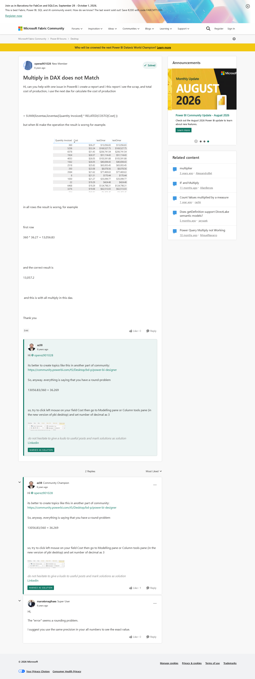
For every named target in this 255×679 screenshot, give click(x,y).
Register (218, 28)
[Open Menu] (234, 38)
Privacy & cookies (192, 663)
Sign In (231, 28)
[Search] (208, 28)
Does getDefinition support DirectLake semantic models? (204, 213)
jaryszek (203, 220)
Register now (13, 16)
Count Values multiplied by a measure (204, 197)
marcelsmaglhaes (46, 601)
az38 (40, 345)
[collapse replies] (19, 482)
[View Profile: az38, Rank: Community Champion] (31, 485)
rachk (198, 202)
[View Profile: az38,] (31, 347)
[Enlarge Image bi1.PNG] (90, 164)
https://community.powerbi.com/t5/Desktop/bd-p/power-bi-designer (72, 370)
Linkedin (33, 443)
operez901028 (42, 63)
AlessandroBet (204, 173)
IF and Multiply (189, 183)
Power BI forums (58, 38)
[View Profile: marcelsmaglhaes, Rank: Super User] (31, 603)
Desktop (75, 38)
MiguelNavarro (208, 235)
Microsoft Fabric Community (32, 38)
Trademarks (230, 663)
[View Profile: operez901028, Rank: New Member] (27, 65)
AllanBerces (206, 187)
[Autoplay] (196, 141)
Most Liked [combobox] (154, 471)
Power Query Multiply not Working (202, 230)
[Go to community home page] (41, 29)
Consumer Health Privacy (67, 671)
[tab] (200, 141)
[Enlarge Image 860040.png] (46, 426)
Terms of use (212, 663)
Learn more (164, 47)
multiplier (186, 168)
